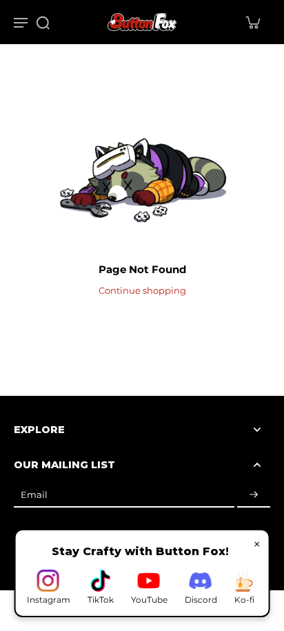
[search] (43, 22)
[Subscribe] (253, 495)
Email (34, 495)
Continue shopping (142, 291)
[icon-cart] (252, 22)
